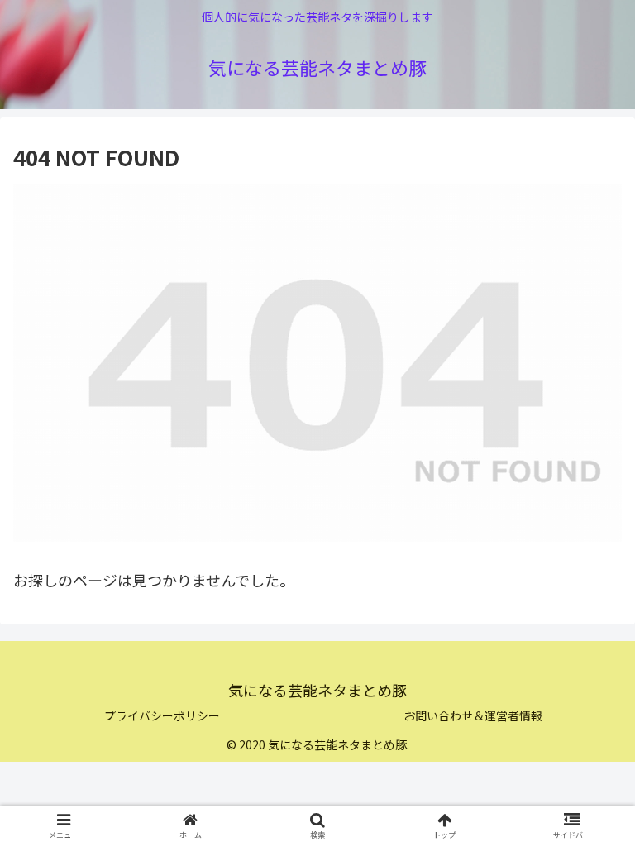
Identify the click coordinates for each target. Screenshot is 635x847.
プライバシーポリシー (162, 715)
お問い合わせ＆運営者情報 (472, 715)
